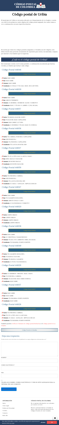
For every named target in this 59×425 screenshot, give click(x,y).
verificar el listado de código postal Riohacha (26, 323)
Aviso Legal (6, 405)
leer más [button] (12, 423)
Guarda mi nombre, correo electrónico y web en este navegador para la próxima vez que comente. (28, 383)
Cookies (5, 410)
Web (2, 372)
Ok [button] (52, 422)
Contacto (5, 413)
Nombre (4, 357)
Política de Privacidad (8, 408)
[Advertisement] (29, 37)
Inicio (4, 403)
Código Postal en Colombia (29, 330)
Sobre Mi (5, 415)
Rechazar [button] (43, 422)
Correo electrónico (8, 365)
